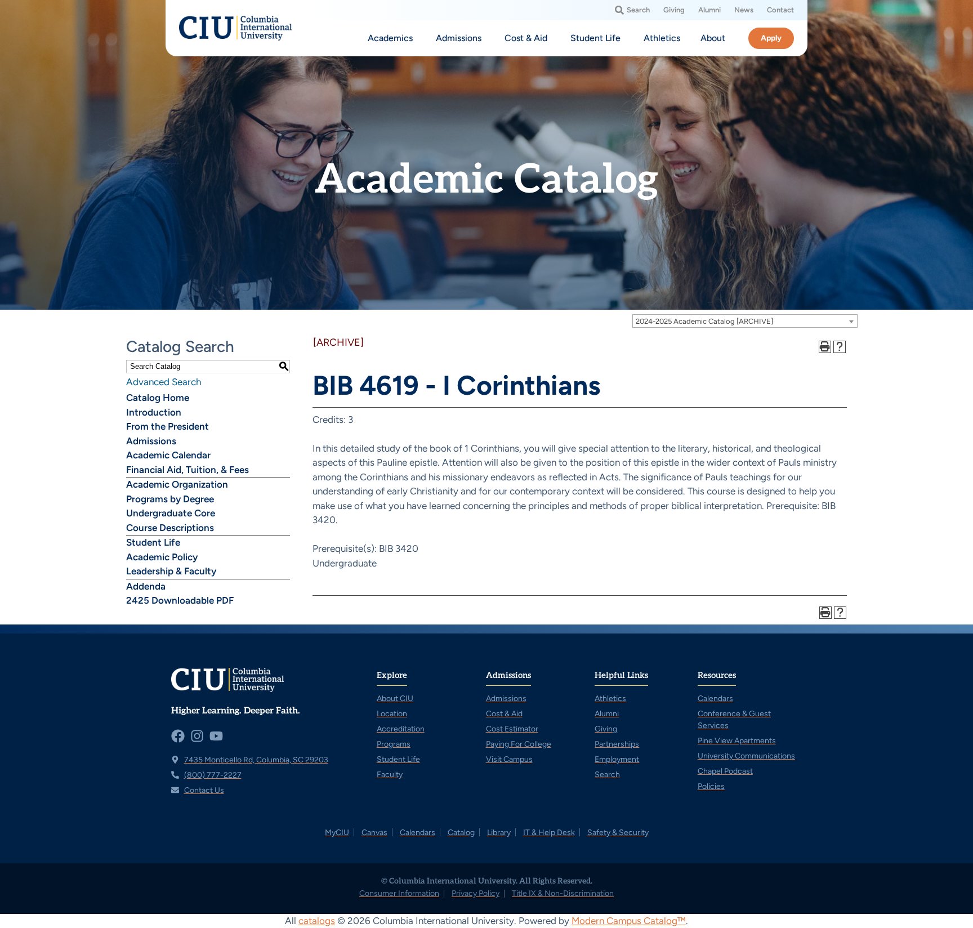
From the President (167, 426)
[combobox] (745, 321)
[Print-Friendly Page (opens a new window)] (825, 347)
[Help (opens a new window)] (839, 347)
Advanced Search (163, 381)
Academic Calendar (168, 455)
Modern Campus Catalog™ (629, 920)
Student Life (153, 542)
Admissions (151, 441)
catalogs (316, 920)
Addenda (146, 586)
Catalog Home (157, 397)
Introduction (153, 412)
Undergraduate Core (170, 513)
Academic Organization (177, 484)
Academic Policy (162, 557)
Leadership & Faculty (171, 571)
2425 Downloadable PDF (180, 600)
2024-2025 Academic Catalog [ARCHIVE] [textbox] (704, 321)
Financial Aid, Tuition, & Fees (187, 469)
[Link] (235, 28)
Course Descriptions (170, 527)
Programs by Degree (170, 499)
